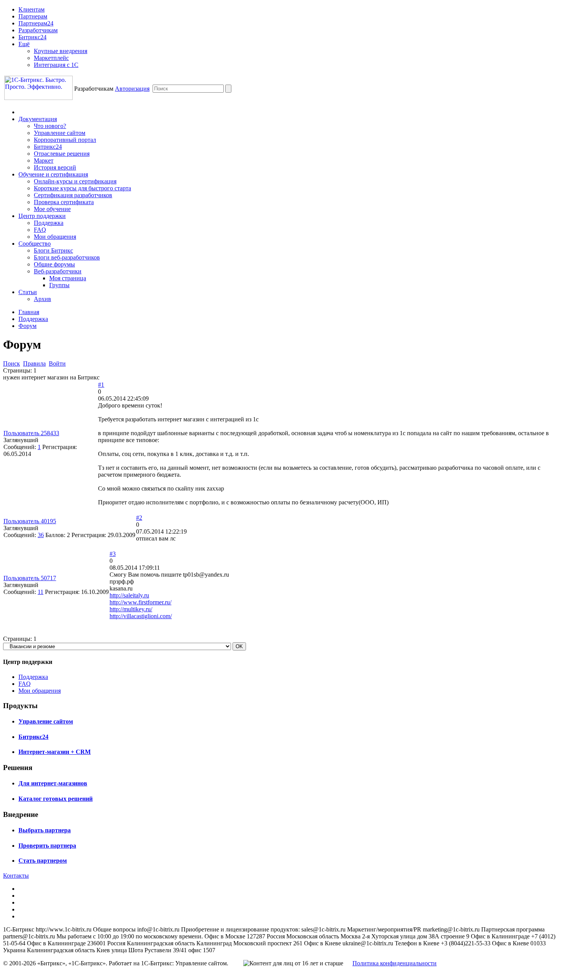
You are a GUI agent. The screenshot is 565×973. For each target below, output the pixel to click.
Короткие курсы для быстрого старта (82, 188)
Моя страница (67, 278)
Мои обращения (55, 236)
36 (41, 535)
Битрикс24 (32, 37)
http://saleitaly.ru (129, 595)
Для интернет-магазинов (52, 783)
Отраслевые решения (62, 153)
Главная (28, 312)
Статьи (27, 292)
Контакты (16, 875)
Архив (42, 299)
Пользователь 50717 (29, 578)
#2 (139, 517)
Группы (59, 285)
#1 (101, 384)
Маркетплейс (51, 58)
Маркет (43, 160)
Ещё (24, 44)
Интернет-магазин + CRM (54, 751)
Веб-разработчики (57, 271)
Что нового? (50, 126)
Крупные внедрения (60, 51)
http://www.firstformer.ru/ (140, 602)
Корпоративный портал (65, 139)
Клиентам (31, 9)
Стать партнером (42, 860)
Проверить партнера (47, 845)
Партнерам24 (35, 23)
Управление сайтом (59, 133)
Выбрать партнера (44, 830)
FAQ (40, 229)
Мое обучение (52, 209)
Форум (27, 326)
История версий (55, 167)
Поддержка (48, 223)
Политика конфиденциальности (394, 963)
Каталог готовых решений (55, 798)
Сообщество (34, 243)
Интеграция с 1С (56, 65)
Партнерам (32, 16)
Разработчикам (38, 30)
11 (40, 592)
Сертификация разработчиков (73, 195)
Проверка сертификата (64, 202)
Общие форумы (54, 264)
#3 (113, 554)
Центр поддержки (42, 216)
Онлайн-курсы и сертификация (75, 181)
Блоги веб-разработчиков (67, 257)
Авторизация (132, 88)
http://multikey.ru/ (131, 609)
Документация (37, 119)
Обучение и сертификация (53, 174)
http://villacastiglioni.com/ (141, 616)
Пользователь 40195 (29, 521)
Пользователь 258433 (31, 433)
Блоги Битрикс (53, 250)
